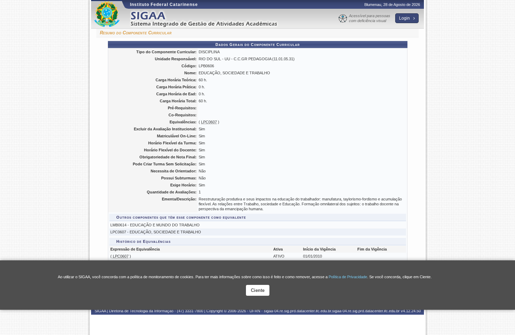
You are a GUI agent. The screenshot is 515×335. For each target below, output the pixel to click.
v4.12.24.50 (411, 311)
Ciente (258, 290)
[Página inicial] (209, 18)
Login (405, 18)
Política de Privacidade (348, 277)
